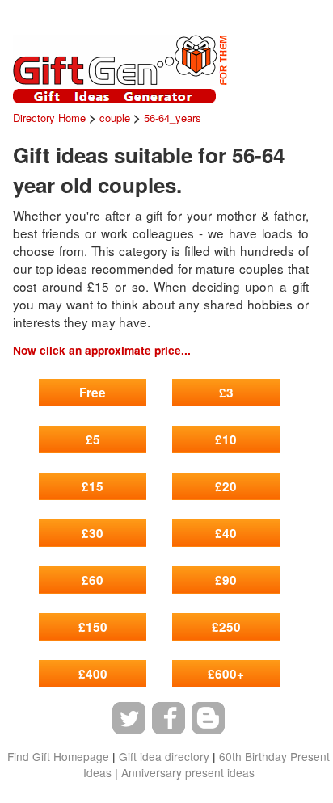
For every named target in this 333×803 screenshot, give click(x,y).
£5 (93, 439)
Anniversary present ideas (188, 772)
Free (92, 393)
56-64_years (172, 117)
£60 (92, 580)
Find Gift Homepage (58, 756)
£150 (92, 627)
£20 (226, 486)
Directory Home (49, 117)
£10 (226, 439)
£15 (92, 486)
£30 (92, 533)
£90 (226, 580)
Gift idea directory (164, 756)
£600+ (226, 674)
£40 (226, 533)
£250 (226, 627)
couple (114, 117)
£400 (92, 674)
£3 (226, 393)
